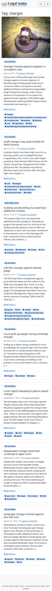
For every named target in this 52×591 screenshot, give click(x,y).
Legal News (18, 123)
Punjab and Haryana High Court (19, 316)
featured (37, 120)
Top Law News (10, 62)
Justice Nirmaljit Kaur (35, 313)
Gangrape (10, 562)
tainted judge (38, 319)
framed (42, 559)
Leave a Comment (26, 73)
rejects (18, 436)
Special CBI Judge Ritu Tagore (18, 319)
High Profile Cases (11, 203)
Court (19, 433)
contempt (21, 376)
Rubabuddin (11, 499)
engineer (26, 120)
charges (10, 114)
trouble (28, 193)
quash (9, 436)
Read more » (10, 109)
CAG (8, 184)
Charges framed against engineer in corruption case (26, 117)
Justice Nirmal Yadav (14, 313)
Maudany (30, 433)
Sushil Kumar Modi (14, 193)
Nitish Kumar (12, 190)
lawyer (32, 376)
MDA (30, 123)
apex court (11, 496)
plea (40, 433)
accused (10, 250)
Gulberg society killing (15, 253)
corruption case (13, 120)
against (10, 310)
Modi (44, 496)
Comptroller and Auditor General (19, 187)
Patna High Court (28, 190)
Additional (21, 250)
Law (8, 123)
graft (38, 187)
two (20, 562)
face (42, 250)
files (37, 310)
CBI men (20, 559)
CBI (18, 310)
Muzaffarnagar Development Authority (21, 126)
